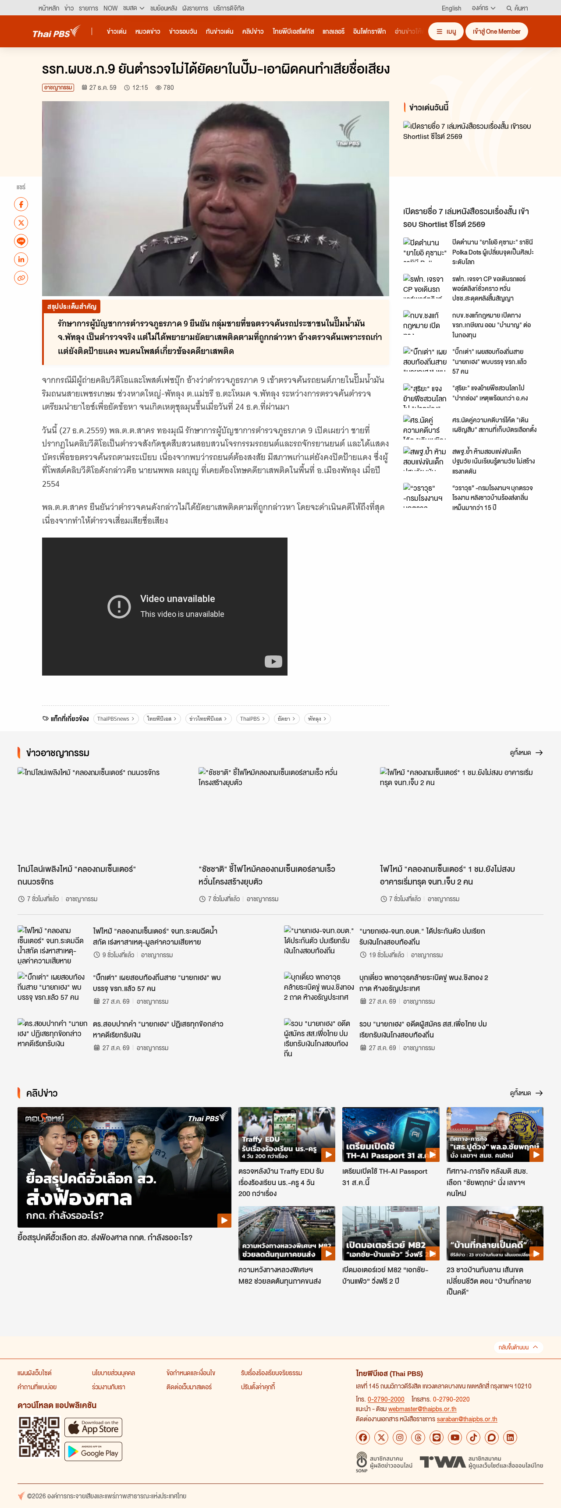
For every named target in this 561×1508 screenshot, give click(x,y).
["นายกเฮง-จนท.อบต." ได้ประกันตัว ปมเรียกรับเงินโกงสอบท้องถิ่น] (319, 945)
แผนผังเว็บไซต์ (35, 1372)
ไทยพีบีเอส (159, 719)
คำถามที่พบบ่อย (37, 1386)
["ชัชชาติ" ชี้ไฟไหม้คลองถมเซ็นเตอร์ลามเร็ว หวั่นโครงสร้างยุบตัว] (280, 813)
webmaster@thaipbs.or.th (422, 1408)
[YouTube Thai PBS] (455, 1437)
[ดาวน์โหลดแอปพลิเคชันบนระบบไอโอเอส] (93, 1427)
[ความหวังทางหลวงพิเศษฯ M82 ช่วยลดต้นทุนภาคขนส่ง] (286, 1233)
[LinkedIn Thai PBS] (510, 1437)
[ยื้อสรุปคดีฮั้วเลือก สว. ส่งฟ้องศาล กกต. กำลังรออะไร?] (124, 1167)
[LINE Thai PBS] (437, 1437)
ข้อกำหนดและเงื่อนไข (191, 1372)
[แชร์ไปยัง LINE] (21, 241)
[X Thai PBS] (381, 1437)
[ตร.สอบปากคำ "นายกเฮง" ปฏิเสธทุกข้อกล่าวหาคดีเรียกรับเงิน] (53, 1038)
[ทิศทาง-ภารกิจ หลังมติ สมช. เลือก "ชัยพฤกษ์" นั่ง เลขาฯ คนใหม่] (495, 1134)
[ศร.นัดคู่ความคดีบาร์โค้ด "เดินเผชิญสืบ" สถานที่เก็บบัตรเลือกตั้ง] (425, 427)
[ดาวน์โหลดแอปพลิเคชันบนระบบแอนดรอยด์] (93, 1451)
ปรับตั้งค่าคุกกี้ (258, 1386)
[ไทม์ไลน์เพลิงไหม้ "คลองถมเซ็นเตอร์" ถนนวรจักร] (99, 813)
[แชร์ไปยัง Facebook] (21, 204)
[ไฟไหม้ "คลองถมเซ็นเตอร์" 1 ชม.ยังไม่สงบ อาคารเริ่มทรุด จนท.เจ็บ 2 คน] (461, 813)
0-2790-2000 (386, 1399)
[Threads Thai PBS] (418, 1437)
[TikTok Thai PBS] (473, 1437)
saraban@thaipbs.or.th (467, 1418)
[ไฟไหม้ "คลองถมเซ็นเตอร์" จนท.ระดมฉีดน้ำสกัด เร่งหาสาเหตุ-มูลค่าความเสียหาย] (53, 945)
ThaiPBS (250, 719)
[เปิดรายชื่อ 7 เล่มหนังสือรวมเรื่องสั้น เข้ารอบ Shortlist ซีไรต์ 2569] (475, 161)
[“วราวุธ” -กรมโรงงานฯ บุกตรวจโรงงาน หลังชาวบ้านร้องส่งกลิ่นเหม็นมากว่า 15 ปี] (425, 495)
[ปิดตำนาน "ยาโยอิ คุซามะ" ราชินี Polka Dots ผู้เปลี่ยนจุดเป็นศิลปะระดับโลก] (425, 249)
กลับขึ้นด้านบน (514, 1347)
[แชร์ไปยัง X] (21, 223)
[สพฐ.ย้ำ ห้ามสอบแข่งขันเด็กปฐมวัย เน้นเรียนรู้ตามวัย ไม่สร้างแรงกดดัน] (425, 458)
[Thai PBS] (57, 31)
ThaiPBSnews (113, 719)
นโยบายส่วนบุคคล (113, 1372)
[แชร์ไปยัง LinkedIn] (21, 259)
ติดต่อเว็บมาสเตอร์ (189, 1386)
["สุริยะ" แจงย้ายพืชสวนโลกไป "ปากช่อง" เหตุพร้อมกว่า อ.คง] (425, 395)
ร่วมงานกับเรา (108, 1386)
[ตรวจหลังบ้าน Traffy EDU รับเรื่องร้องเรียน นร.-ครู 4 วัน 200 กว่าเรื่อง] (286, 1134)
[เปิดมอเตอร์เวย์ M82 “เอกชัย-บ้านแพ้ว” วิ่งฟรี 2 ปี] (390, 1233)
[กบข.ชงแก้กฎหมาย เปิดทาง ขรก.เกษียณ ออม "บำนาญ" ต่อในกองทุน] (425, 322)
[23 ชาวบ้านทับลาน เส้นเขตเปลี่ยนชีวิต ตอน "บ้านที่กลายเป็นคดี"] (495, 1233)
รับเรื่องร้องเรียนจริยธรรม (271, 1372)
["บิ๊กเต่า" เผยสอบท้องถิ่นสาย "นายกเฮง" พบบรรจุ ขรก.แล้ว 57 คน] (425, 359)
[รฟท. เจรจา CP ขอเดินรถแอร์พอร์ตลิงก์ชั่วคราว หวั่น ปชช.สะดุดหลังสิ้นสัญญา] (425, 286)
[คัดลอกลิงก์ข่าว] (21, 278)
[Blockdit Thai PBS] (492, 1437)
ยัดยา (284, 719)
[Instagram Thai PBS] (400, 1437)
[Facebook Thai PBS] (363, 1437)
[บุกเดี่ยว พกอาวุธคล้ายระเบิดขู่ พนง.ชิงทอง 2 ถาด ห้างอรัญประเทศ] (319, 991)
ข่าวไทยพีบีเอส (205, 719)
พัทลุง (314, 719)
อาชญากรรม (58, 87)
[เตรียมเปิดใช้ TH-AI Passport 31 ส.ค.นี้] (390, 1134)
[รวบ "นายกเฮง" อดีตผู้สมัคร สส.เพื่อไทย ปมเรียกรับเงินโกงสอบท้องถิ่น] (319, 1038)
